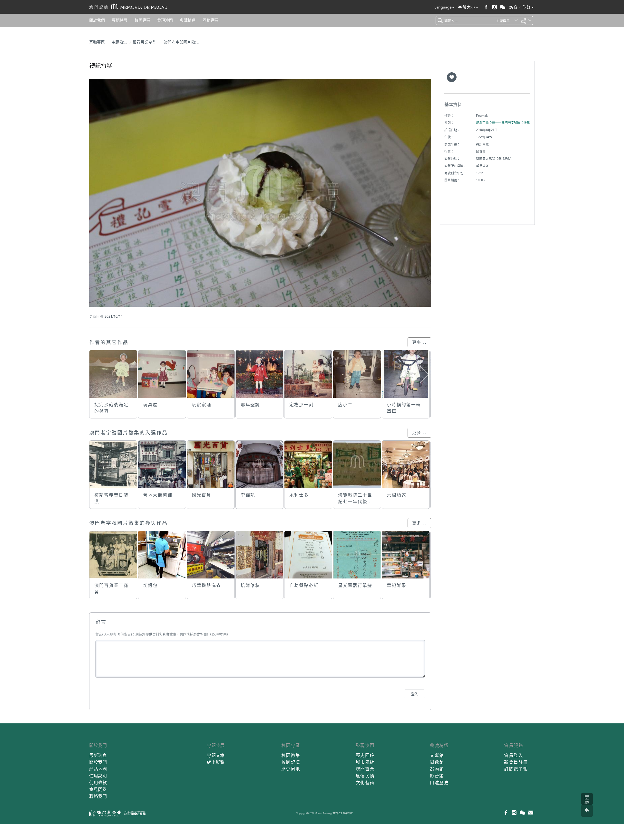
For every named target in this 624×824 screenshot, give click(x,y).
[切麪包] (162, 554)
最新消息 (98, 755)
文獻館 (437, 755)
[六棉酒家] (405, 464)
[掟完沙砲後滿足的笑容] (113, 374)
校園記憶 (290, 762)
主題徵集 (119, 42)
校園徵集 (290, 755)
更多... (419, 342)
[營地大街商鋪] (162, 464)
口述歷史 (439, 782)
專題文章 (215, 755)
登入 (414, 694)
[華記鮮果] (405, 554)
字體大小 (467, 7)
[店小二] (357, 374)
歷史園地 (290, 769)
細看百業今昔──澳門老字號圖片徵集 (166, 42)
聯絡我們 (98, 796)
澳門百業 (365, 769)
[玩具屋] (162, 374)
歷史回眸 (365, 755)
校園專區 (142, 20)
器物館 (437, 769)
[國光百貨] (210, 464)
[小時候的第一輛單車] (405, 374)
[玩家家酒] (210, 374)
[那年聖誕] (259, 374)
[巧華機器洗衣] (210, 554)
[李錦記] (259, 464)
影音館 (437, 775)
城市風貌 (365, 762)
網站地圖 (98, 769)
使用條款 (98, 782)
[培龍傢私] (259, 554)
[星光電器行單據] (357, 554)
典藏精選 (187, 20)
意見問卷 (98, 789)
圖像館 (437, 762)
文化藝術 (365, 782)
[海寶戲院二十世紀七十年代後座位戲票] (357, 464)
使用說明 (98, 775)
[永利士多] (308, 464)
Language (443, 7)
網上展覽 (215, 762)
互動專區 (210, 20)
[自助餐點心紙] (308, 554)
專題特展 (119, 20)
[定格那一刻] (308, 374)
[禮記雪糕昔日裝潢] (113, 464)
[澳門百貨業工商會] (113, 554)
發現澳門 (165, 20)
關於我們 (97, 20)
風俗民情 (365, 775)
